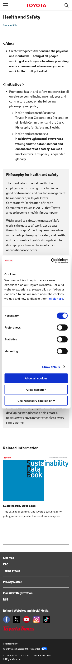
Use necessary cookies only (36, 400)
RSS (5, 599)
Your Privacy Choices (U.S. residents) (21, 648)
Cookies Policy (10, 643)
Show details (51, 366)
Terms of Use (11, 571)
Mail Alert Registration (18, 593)
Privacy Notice (12, 582)
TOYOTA (36, 5)
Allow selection (36, 389)
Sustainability (10, 25)
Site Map (8, 558)
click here (56, 298)
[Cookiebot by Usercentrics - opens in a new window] (51, 260)
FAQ (5, 564)
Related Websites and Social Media (26, 611)
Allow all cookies (36, 378)
